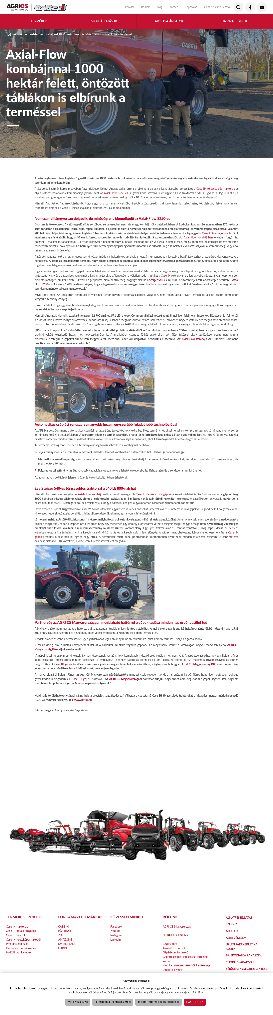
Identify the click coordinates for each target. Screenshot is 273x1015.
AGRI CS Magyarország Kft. (198, 664)
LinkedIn (115, 939)
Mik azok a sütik (78, 1002)
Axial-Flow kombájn (194, 339)
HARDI (62, 948)
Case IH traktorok (17, 926)
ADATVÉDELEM (236, 937)
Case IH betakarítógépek (21, 930)
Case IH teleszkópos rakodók (23, 939)
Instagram (116, 935)
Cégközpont (170, 943)
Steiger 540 (156, 280)
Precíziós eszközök (17, 943)
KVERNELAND (67, 943)
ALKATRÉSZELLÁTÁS (239, 917)
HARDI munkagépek (18, 952)
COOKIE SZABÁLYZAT (240, 962)
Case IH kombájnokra (215, 233)
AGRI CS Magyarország (123, 679)
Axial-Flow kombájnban (198, 237)
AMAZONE (65, 939)
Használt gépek (234, 21)
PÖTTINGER (66, 930)
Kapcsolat (191, 7)
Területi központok (174, 948)
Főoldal (129, 7)
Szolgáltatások (104, 21)
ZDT (61, 935)
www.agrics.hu (83, 699)
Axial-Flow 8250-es (116, 193)
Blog (159, 7)
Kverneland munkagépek (21, 948)
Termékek (39, 21)
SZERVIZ (231, 924)
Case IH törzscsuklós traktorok (215, 188)
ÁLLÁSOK (232, 931)
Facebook (116, 926)
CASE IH (63, 926)
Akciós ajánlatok (169, 21)
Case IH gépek (63, 664)
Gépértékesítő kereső (217, 7)
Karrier (173, 7)
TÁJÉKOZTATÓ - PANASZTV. (244, 955)
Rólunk (145, 7)
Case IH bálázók (16, 935)
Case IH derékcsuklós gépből (153, 494)
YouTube (115, 930)
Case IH (165, 275)
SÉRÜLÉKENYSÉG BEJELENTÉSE (246, 968)
